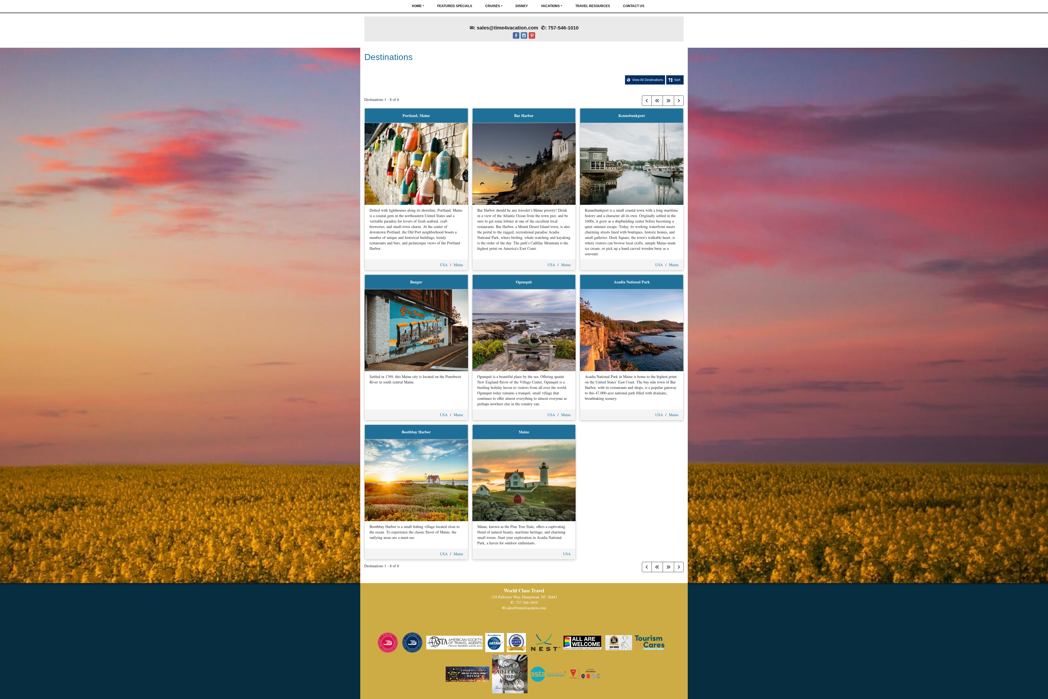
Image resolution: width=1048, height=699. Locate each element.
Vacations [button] (550, 6)
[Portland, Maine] (416, 163)
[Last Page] (668, 100)
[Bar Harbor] (524, 163)
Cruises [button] (492, 6)
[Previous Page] (647, 100)
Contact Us (633, 6)
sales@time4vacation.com (526, 607)
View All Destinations (647, 80)
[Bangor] (416, 329)
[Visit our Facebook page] (516, 39)
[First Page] (657, 100)
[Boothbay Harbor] (416, 479)
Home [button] (417, 6)
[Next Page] (679, 100)
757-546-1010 (527, 602)
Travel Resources (592, 6)
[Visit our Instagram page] (524, 39)
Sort (677, 80)
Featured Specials (454, 6)
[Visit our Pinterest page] (532, 39)
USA (444, 264)
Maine (458, 264)
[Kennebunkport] (631, 163)
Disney (522, 6)
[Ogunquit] (524, 329)
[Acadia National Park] (631, 329)
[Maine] (524, 479)
